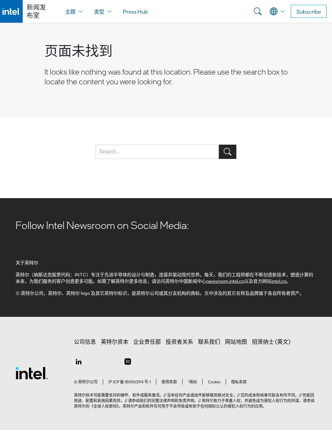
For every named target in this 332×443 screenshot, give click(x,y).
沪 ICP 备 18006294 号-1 (129, 381)
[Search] (257, 11)
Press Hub (135, 11)
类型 (99, 11)
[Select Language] (277, 11)
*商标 (192, 381)
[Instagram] (127, 361)
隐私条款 (239, 381)
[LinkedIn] (78, 361)
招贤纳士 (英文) (271, 341)
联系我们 (209, 341)
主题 (70, 11)
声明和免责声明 (180, 400)
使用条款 (169, 381)
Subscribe (308, 11)
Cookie (214, 381)
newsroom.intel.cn (225, 281)
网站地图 (236, 341)
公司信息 (85, 341)
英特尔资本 (114, 341)
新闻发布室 (36, 11)
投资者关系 (179, 341)
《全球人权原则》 (104, 406)
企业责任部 (147, 341)
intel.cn (278, 281)
